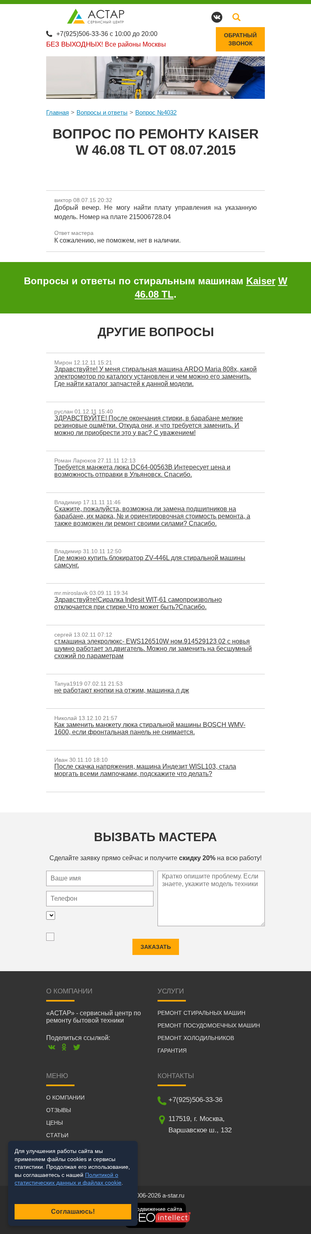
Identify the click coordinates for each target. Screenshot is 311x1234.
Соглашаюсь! (73, 1211)
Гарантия (172, 1050)
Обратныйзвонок (240, 39)
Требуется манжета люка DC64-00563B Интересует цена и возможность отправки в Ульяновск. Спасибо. (142, 471)
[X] (76, 1047)
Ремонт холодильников (196, 1038)
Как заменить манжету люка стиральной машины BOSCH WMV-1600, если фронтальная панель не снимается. (149, 728)
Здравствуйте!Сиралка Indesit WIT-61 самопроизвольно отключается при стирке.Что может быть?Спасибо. (138, 603)
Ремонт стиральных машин (201, 1013)
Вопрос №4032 (156, 112)
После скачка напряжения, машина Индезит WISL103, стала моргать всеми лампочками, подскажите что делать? (145, 770)
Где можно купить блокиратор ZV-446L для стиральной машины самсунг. (149, 561)
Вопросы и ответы (102, 112)
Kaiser (260, 280)
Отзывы (58, 1110)
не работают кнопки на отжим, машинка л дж (121, 690)
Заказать (156, 947)
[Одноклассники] (64, 1047)
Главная (57, 112)
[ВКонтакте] (51, 1047)
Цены (54, 1122)
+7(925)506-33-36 (82, 33)
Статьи (57, 1135)
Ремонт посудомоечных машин (209, 1025)
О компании (65, 1097)
